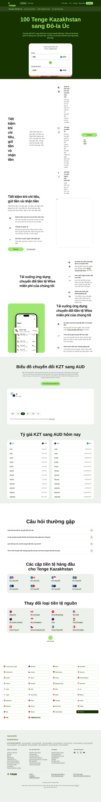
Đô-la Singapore (36, 622)
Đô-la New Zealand (15, 622)
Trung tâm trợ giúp (12, 764)
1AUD (55, 449)
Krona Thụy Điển (57, 630)
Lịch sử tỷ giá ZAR (22, 744)
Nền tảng (30, 3)
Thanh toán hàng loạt (34, 764)
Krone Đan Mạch (78, 630)
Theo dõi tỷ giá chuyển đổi (50, 383)
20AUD (56, 462)
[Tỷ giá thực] (57, 46)
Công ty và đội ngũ (12, 752)
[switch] (50, 62)
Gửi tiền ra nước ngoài (34, 752)
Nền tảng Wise (33, 761)
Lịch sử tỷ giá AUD (26, 743)
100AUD (56, 470)
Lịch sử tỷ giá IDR (63, 744)
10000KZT (12, 496)
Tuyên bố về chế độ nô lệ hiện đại (81, 776)
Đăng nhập (82, 3)
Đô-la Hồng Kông (57, 615)
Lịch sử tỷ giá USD (43, 744)
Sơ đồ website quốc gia (57, 776)
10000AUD (57, 496)
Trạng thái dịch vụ (11, 759)
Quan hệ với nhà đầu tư (13, 761)
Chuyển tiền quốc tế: (12, 739)
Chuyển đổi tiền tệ (56, 754)
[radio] (12, 413)
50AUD (56, 466)
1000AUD (56, 483)
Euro (53, 622)
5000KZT (12, 492)
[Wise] (12, 3)
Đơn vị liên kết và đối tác (13, 762)
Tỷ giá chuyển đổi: (12, 736)
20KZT (11, 462)
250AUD (56, 475)
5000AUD (57, 492)
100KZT (12, 470)
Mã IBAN (53, 759)
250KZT (12, 475)
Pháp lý (31, 774)
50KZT (11, 466)
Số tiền (33, 53)
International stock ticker (57, 756)
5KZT (11, 453)
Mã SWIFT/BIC (55, 757)
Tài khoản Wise (33, 754)
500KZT (12, 479)
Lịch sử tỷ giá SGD (32, 744)
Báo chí (9, 756)
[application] (22, 405)
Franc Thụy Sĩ (14, 630)
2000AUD (57, 488)
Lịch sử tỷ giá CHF (53, 744)
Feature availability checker (14, 768)
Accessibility (10, 766)
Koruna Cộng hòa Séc (38, 630)
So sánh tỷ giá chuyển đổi (58, 762)
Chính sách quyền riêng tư (58, 774)
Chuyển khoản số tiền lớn (35, 757)
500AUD (56, 479)
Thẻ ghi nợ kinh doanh (35, 762)
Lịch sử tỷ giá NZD (12, 744)
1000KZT (12, 483)
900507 (77, 785)
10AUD (56, 457)
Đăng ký (89, 3)
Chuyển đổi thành (36, 66)
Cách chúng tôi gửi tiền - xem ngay (38, 759)
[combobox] (64, 57)
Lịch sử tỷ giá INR (88, 743)
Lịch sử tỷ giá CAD (78, 743)
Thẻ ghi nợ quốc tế (34, 756)
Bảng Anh (12, 615)
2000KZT (12, 488)
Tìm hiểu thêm (84, 141)
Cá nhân (23, 3)
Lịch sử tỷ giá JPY (67, 743)
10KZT (11, 457)
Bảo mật (9, 754)
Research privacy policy (57, 752)
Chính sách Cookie (78, 774)
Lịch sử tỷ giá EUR (57, 743)
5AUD (56, 453)
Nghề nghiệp (10, 757)
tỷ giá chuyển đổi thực (75, 329)
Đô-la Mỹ (76, 615)
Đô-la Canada (35, 615)
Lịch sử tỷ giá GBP (36, 743)
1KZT (11, 449)
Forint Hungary (78, 622)
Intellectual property (34, 777)
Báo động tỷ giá (55, 761)
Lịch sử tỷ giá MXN (47, 743)
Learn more (52, 419)
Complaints (32, 776)
